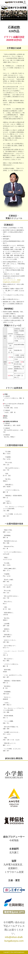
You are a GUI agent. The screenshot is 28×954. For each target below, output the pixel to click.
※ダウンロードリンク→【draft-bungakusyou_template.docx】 (12, 281)
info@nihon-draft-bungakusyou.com (14, 939)
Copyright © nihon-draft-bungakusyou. (14, 952)
